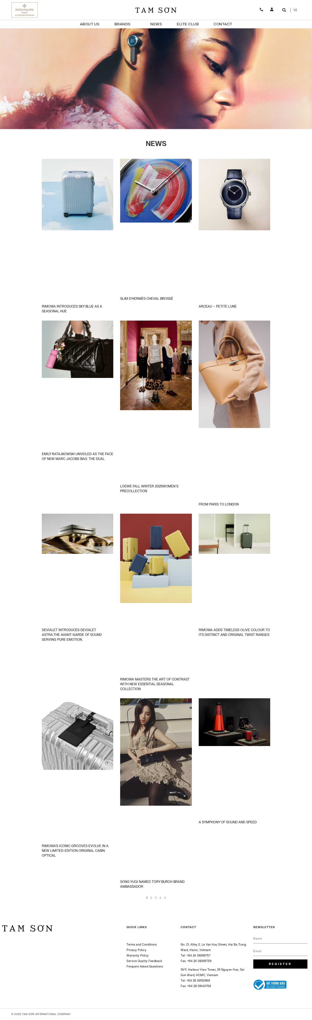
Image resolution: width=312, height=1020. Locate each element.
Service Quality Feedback (144, 961)
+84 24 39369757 (199, 955)
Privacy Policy (136, 950)
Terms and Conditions (142, 944)
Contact (223, 24)
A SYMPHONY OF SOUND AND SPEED (228, 822)
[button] (284, 9)
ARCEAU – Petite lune (218, 306)
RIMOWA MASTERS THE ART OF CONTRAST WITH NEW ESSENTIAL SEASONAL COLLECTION (155, 684)
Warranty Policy (138, 955)
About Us (90, 24)
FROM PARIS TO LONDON (219, 504)
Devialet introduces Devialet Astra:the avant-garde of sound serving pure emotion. (72, 635)
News (156, 24)
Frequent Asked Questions (145, 966)
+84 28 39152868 (198, 981)
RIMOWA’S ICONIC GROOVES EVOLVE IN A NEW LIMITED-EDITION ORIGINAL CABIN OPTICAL (75, 851)
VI (295, 10)
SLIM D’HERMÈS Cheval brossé (146, 299)
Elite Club (188, 24)
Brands (122, 24)
